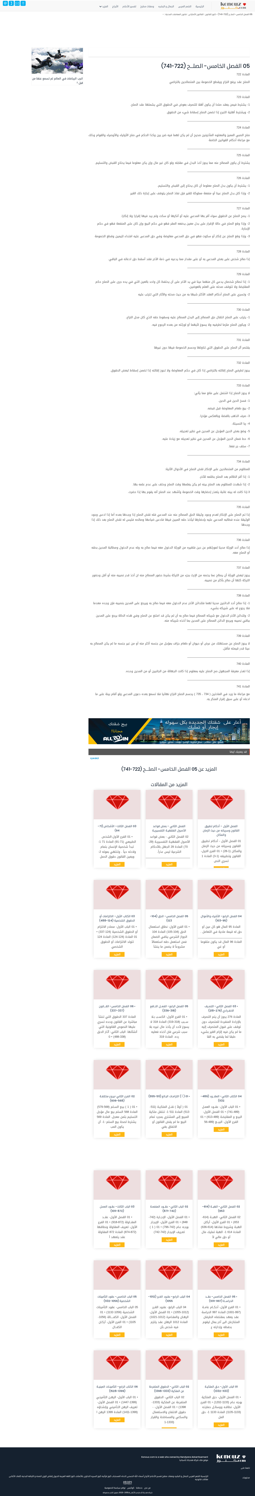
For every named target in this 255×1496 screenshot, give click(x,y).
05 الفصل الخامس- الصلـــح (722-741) (235, 14)
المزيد (105, 6)
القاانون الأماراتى (195, 14)
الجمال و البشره (166, 6)
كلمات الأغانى (15, 1476)
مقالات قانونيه (201, 1479)
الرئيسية (200, 6)
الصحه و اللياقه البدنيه (31, 1476)
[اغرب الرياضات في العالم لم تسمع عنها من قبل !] (57, 61)
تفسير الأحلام (129, 6)
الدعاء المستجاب (118, 1476)
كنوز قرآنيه (106, 1476)
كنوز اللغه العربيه (67, 1476)
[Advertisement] (140, 30)
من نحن (147, 1487)
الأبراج (115, 6)
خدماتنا (139, 1487)
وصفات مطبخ (147, 6)
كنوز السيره (96, 1476)
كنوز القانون (210, 14)
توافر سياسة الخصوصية (114, 1487)
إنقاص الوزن (47, 1476)
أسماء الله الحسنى (135, 1476)
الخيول (56, 1476)
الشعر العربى (184, 6)
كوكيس (130, 1487)
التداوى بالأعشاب (83, 1476)
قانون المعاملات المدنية (176, 14)
